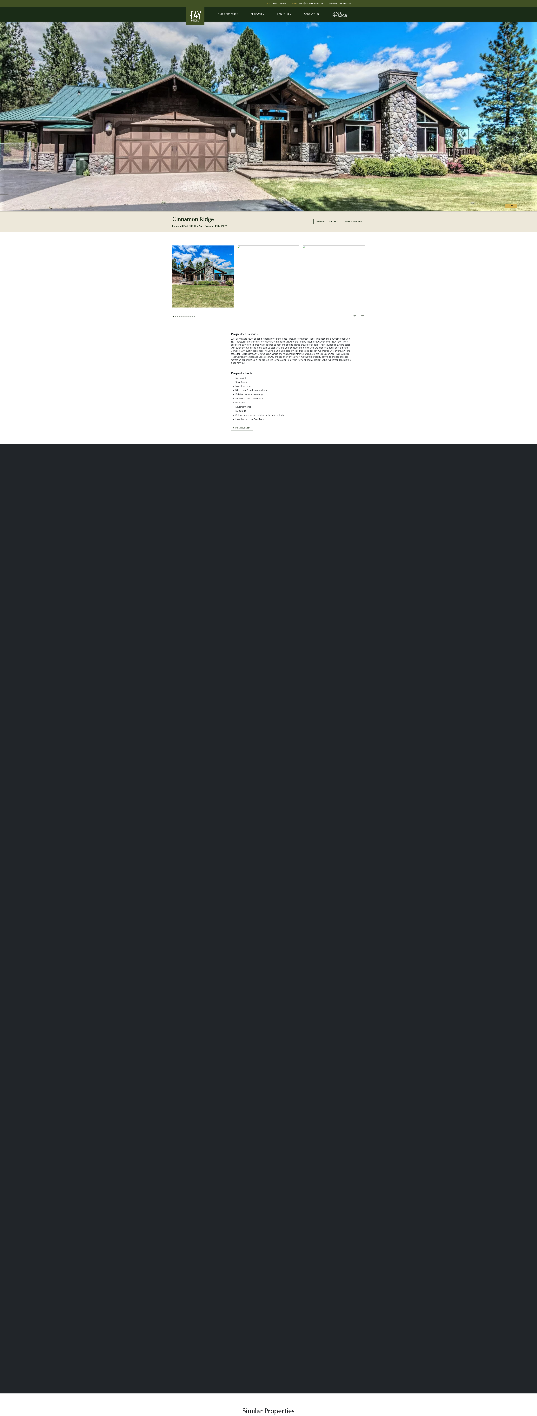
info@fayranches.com (311, 3)
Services (256, 14)
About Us (283, 14)
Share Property (242, 428)
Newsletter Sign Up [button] (340, 3)
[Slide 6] (183, 316)
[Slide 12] (194, 316)
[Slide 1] (173, 316)
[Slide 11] (192, 316)
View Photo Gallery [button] (327, 221)
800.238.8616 (279, 3)
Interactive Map (353, 221)
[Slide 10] (190, 316)
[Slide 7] (185, 316)
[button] (203, 276)
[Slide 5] (181, 316)
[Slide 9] (188, 316)
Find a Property (227, 14)
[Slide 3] (177, 316)
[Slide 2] (175, 316)
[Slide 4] (179, 316)
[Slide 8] (187, 316)
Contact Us (311, 14)
